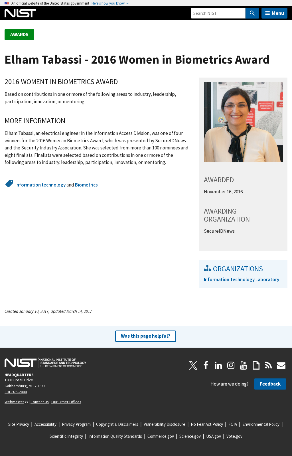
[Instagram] (231, 365)
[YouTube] (243, 365)
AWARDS (19, 34)
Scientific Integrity (66, 436)
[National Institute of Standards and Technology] (45, 362)
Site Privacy (18, 424)
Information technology (40, 185)
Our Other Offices (66, 401)
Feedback (270, 384)
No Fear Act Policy (207, 424)
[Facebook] (206, 365)
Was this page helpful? (145, 336)
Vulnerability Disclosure (164, 424)
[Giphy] (256, 365)
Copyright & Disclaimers (117, 424)
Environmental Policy (260, 424)
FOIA (232, 424)
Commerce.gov (160, 436)
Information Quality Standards (115, 436)
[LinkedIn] (218, 365)
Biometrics (86, 185)
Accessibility (45, 424)
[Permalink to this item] (69, 121)
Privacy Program (76, 424)
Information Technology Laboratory (241, 279)
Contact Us (40, 401)
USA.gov (213, 436)
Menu (278, 13)
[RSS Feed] (268, 365)
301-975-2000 (16, 391)
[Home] (20, 13)
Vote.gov (234, 436)
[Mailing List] (281, 365)
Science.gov (190, 436)
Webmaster (14, 401)
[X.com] (193, 365)
